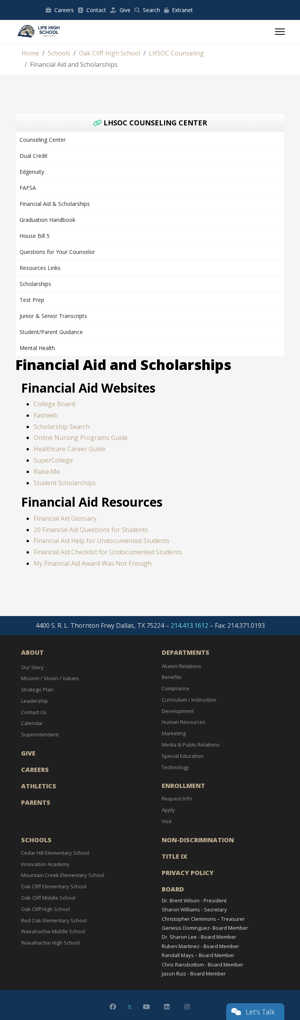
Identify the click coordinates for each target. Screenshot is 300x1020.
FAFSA (28, 187)
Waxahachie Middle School (53, 931)
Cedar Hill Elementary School (55, 852)
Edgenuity (32, 171)
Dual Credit (34, 155)
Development (178, 711)
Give (125, 10)
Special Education (183, 755)
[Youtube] (146, 1006)
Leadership (34, 700)
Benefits (172, 677)
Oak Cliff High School (45, 909)
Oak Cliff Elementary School (53, 886)
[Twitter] (129, 1006)
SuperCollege (53, 460)
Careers (64, 10)
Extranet (182, 10)
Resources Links (40, 268)
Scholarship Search (61, 426)
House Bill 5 (35, 235)
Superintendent (40, 734)
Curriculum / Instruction (189, 699)
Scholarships (35, 284)
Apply (168, 809)
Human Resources (183, 721)
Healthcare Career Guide (69, 449)
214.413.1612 (189, 625)
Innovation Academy (45, 864)
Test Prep (32, 300)
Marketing (174, 733)
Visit (166, 821)
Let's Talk (260, 1011)
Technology (175, 767)
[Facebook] (113, 1006)
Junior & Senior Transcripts (53, 316)
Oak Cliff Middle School (48, 897)
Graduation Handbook (47, 219)
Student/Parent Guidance (51, 332)
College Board (54, 404)
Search (151, 10)
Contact (96, 10)
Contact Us (33, 712)
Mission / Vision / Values (50, 678)
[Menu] (280, 31)
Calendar (32, 723)
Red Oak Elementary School (54, 920)
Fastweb (46, 415)
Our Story (32, 667)
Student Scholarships (65, 483)
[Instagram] (187, 1006)
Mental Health (37, 348)
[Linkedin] (167, 1006)
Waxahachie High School (50, 942)
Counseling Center (43, 139)
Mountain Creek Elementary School (62, 875)
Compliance (175, 688)
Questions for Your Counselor (57, 251)
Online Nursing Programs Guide (81, 437)
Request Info (177, 798)
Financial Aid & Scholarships (55, 203)
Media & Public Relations (191, 744)
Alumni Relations (181, 666)
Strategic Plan (37, 689)
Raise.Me (47, 471)
